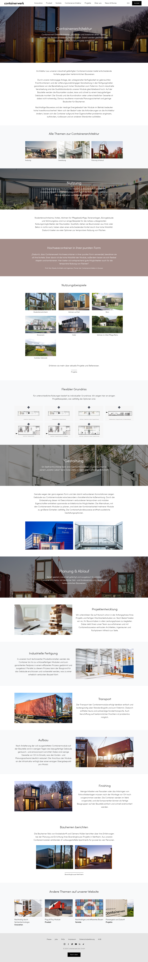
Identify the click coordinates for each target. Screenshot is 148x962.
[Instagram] (64, 944)
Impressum (72, 939)
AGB (99, 939)
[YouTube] (76, 944)
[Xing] (83, 944)
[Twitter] (72, 944)
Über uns (98, 3)
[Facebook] (68, 944)
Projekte (88, 3)
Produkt (49, 3)
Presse (49, 939)
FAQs (63, 939)
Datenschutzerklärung (87, 939)
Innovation (38, 3)
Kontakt (136, 3)
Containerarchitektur (73, 3)
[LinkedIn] (80, 944)
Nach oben (74, 954)
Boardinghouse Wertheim (74, 874)
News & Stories (111, 3)
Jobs (56, 939)
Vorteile (58, 3)
